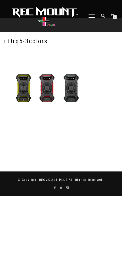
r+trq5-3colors (26, 41)
